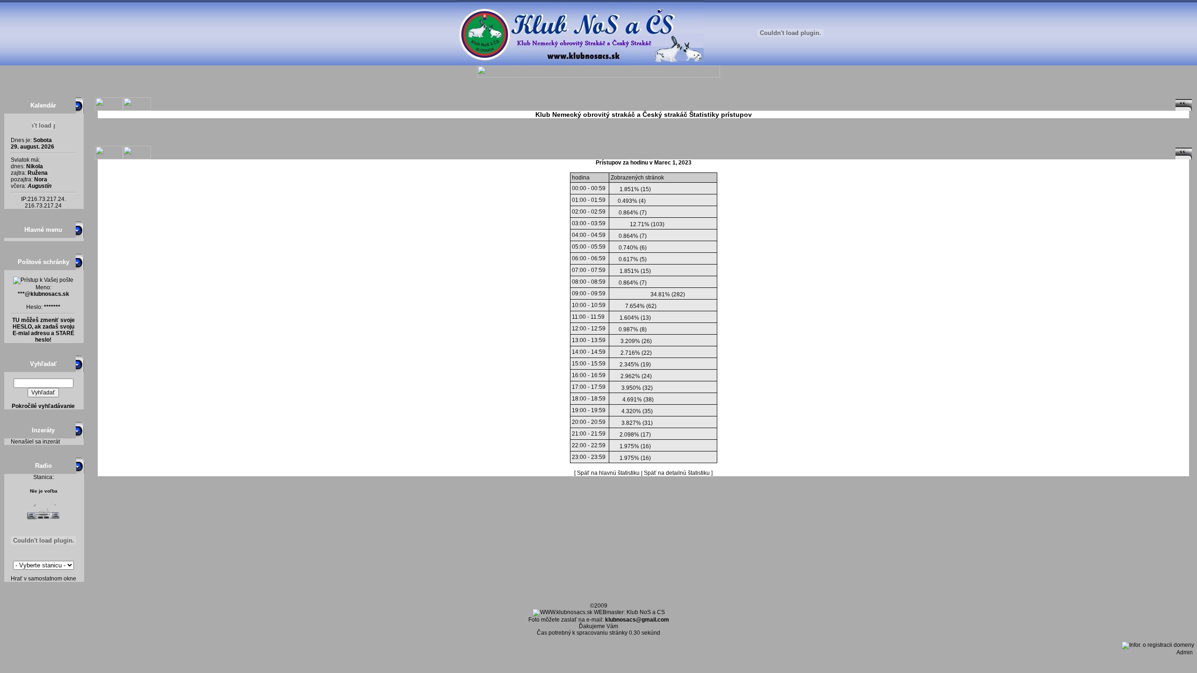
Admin (1186, 652)
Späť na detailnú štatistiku (677, 473)
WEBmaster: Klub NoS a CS (628, 612)
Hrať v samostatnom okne (43, 578)
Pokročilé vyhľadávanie (43, 406)
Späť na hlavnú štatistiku (608, 473)
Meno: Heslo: (43, 297)
